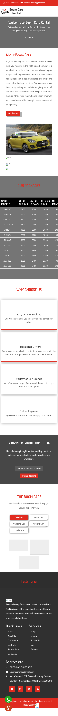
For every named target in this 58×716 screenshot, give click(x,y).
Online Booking (29, 475)
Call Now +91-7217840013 (29, 468)
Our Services (13, 640)
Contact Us (12, 653)
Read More (29, 37)
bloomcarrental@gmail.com (34, 2)
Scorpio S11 (35, 640)
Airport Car (38, 523)
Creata (34, 636)
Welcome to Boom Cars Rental (29, 22)
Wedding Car (19, 523)
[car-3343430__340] (18, 132)
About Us (12, 636)
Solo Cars (19, 517)
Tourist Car (19, 530)
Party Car (38, 517)
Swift (33, 644)
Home (10, 631)
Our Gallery (12, 644)
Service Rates (14, 649)
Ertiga (33, 631)
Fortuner (34, 649)
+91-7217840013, (12, 2)
